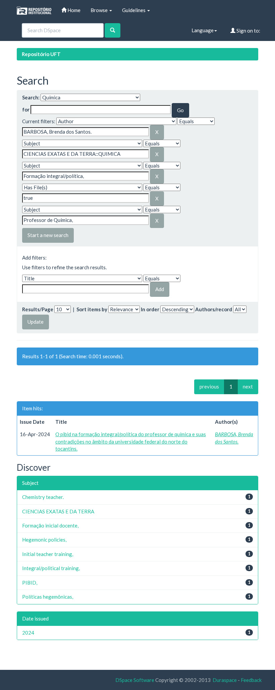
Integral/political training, (51, 568)
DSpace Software (134, 680)
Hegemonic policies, (44, 540)
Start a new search (48, 235)
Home (73, 10)
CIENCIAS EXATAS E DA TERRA (58, 511)
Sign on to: (247, 31)
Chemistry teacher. (43, 497)
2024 (28, 633)
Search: (31, 97)
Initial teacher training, (47, 554)
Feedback (251, 680)
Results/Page (37, 309)
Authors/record (213, 309)
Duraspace (225, 680)
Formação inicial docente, (50, 525)
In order (150, 309)
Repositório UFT (41, 54)
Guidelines (134, 10)
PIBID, (29, 583)
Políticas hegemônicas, (47, 597)
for (26, 109)
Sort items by (91, 309)
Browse (100, 10)
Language (202, 30)
